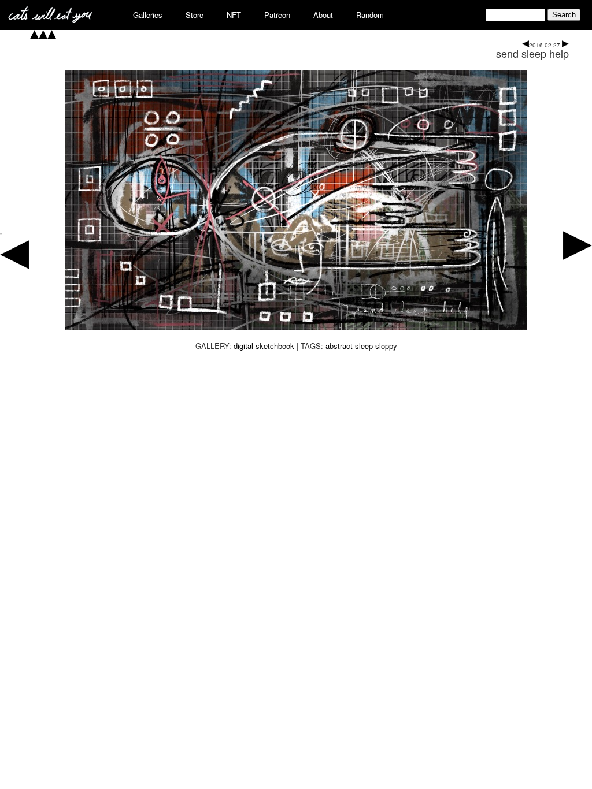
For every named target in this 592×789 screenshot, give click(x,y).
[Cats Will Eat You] (50, 19)
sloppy (386, 345)
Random (370, 14)
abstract (339, 345)
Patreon (277, 14)
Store (195, 14)
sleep (364, 345)
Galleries (147, 14)
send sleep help (532, 53)
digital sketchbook (264, 345)
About (323, 14)
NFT (234, 14)
